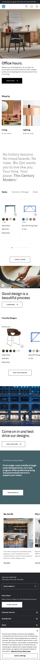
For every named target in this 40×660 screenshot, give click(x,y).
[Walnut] (7, 219)
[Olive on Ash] (14, 219)
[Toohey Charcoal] (14, 350)
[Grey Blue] (30, 219)
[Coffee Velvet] (3, 350)
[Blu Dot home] (3, 6)
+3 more (24, 222)
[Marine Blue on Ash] (3, 219)
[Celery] (27, 219)
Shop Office (10, 80)
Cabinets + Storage (20, 192)
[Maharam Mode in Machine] (10, 350)
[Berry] (34, 219)
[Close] (37, 630)
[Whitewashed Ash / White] (10, 219)
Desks (4, 192)
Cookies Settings (20, 655)
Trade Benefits (12, 492)
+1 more (4, 222)
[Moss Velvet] (7, 350)
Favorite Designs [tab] (9, 318)
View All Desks (20, 259)
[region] (20, 644)
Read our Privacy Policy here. (21, 651)
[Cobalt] (23, 219)
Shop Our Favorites (20, 372)
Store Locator (12, 604)
